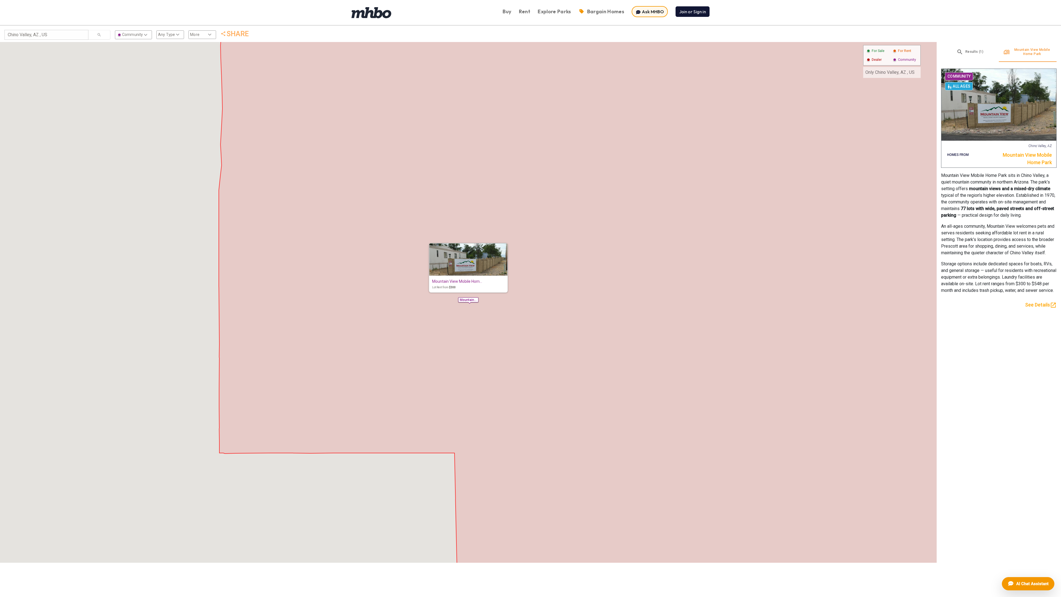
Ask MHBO (652, 11)
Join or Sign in (692, 11)
